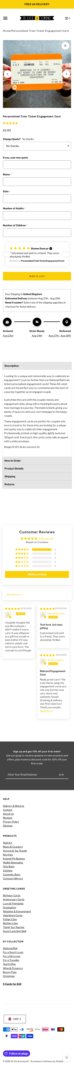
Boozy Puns (10, 972)
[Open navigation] (10, 18)
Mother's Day (10, 923)
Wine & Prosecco (13, 968)
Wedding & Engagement (17, 911)
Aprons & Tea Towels (15, 850)
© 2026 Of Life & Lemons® (16, 1061)
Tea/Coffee (9, 964)
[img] (12, 608)
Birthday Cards (11, 895)
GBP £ (17, 1019)
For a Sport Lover (13, 952)
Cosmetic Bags (11, 874)
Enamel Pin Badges (14, 858)
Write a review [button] (37, 574)
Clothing (8, 870)
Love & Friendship (13, 903)
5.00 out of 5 (45, 538)
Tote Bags (8, 866)
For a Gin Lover (11, 956)
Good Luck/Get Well (14, 931)
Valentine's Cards (12, 915)
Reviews (7, 817)
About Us (8, 813)
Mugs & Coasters (13, 846)
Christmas (9, 976)
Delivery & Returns (13, 806)
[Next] (66, 74)
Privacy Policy (11, 821)
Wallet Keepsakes (13, 862)
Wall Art (7, 842)
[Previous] (8, 74)
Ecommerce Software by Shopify (47, 1061)
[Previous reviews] (8, 254)
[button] (10, 123)
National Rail (10, 948)
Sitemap (8, 825)
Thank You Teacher (13, 927)
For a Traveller (11, 960)
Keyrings (8, 854)
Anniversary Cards (13, 899)
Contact (7, 809)
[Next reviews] (66, 254)
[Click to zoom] (65, 46)
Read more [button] (46, 710)
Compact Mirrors (13, 878)
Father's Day (10, 919)
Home (7, 30)
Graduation (9, 907)
